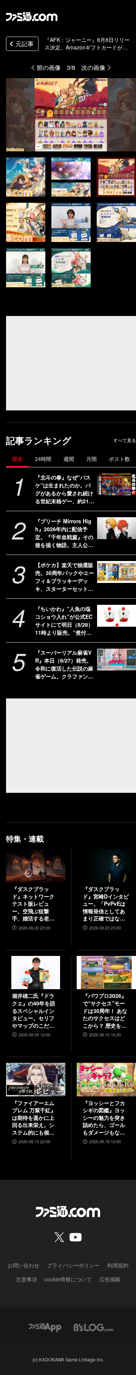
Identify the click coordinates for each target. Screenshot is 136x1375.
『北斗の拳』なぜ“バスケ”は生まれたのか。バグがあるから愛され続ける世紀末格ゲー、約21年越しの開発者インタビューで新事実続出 (64, 489)
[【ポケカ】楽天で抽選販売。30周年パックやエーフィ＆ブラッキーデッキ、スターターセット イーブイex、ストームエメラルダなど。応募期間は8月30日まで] (116, 572)
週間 (68, 458)
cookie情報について (68, 1279)
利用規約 (117, 1265)
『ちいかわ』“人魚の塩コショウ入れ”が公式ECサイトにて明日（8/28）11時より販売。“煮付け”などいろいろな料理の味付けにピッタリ (64, 621)
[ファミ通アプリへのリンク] (45, 1327)
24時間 (43, 458)
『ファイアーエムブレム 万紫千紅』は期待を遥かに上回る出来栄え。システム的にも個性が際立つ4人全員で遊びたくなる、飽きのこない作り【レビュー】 (34, 1117)
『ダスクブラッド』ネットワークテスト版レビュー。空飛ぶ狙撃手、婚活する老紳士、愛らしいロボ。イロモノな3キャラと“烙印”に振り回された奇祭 (34, 903)
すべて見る (124, 440)
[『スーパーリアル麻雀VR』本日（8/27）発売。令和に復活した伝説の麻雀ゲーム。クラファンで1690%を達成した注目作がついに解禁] (116, 660)
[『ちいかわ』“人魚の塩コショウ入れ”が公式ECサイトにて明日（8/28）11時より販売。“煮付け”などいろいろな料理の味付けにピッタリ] (116, 616)
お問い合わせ (23, 1265)
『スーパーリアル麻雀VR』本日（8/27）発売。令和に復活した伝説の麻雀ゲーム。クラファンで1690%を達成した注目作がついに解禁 (64, 664)
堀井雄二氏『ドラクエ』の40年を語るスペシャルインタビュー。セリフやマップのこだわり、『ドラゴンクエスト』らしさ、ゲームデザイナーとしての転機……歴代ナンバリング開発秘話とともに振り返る (33, 1010)
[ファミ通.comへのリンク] (31, 16)
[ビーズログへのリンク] (93, 1327)
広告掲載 (110, 1279)
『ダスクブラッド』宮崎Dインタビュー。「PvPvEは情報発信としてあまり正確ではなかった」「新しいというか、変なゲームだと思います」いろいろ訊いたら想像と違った (106, 903)
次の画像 (93, 67)
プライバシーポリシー (73, 1265)
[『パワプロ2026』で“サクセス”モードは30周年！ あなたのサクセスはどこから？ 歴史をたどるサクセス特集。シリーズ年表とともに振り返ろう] (106, 972)
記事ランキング (38, 440)
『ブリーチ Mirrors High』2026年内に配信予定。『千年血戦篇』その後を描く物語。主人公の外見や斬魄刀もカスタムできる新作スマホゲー (64, 533)
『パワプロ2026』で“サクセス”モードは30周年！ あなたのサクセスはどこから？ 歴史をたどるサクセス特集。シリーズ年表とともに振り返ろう (105, 1010)
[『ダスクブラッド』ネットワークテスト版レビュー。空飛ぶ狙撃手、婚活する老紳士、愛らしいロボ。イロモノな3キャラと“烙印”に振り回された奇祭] (35, 865)
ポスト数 (119, 458)
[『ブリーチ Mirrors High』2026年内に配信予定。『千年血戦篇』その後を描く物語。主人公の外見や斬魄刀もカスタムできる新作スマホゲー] (116, 528)
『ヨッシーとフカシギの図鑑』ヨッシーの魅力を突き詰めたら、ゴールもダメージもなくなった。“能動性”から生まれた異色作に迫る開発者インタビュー (104, 1117)
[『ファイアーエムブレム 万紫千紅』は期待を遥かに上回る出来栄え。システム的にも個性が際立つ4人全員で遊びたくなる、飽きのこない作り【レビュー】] (35, 1079)
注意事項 (26, 1279)
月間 (91, 458)
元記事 (24, 43)
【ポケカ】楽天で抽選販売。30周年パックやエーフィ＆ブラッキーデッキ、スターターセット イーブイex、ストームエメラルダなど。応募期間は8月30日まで (64, 577)
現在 (17, 458)
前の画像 (49, 67)
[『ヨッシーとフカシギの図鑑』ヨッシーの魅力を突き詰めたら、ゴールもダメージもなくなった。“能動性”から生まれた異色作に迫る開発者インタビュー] (106, 1079)
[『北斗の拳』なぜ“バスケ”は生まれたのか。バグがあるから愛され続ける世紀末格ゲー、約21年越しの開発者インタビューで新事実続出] (116, 484)
